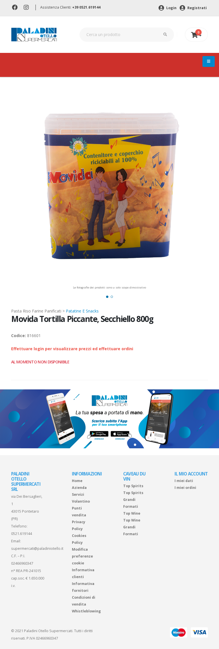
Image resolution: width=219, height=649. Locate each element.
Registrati (196, 7)
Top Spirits (133, 485)
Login (171, 7)
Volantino (81, 501)
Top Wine (131, 513)
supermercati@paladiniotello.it (37, 548)
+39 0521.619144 (86, 7)
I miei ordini (185, 487)
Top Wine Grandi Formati (131, 527)
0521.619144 (21, 533)
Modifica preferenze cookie (82, 556)
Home (77, 480)
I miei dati (184, 480)
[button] (107, 296)
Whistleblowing (86, 611)
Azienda (79, 487)
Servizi (78, 494)
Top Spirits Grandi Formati (133, 499)
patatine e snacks (82, 311)
